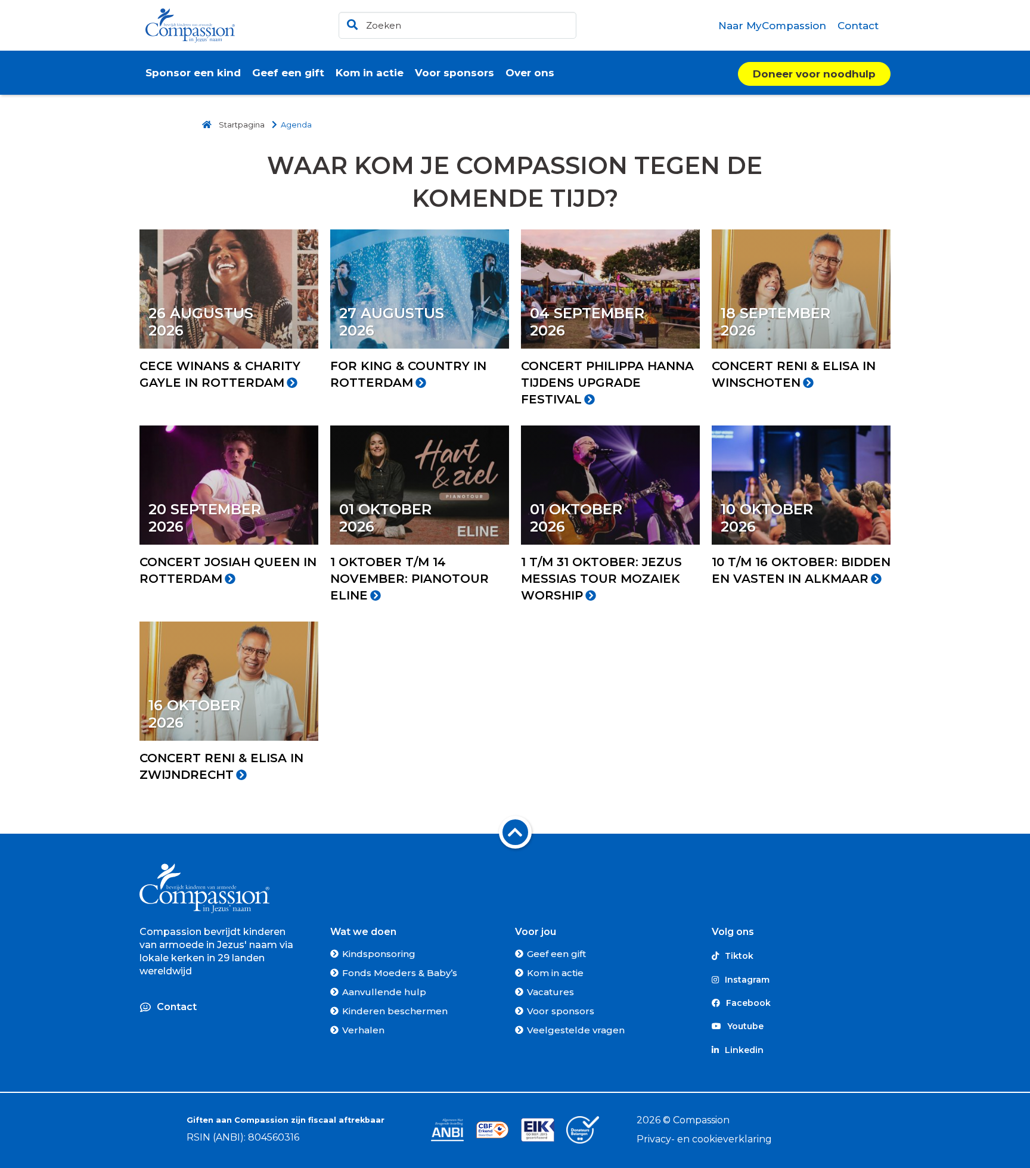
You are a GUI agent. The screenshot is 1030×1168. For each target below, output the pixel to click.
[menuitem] (772, 26)
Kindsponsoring (378, 953)
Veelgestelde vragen (576, 1030)
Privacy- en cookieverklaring (704, 1139)
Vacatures (550, 992)
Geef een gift (556, 953)
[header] (457, 25)
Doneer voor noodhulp (814, 74)
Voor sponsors (560, 1011)
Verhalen (363, 1030)
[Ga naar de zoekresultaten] (350, 22)
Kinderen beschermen (395, 1011)
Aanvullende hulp (384, 992)
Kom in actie (555, 972)
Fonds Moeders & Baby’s (399, 972)
